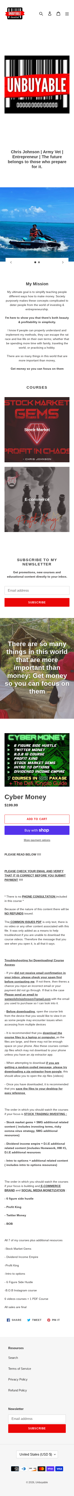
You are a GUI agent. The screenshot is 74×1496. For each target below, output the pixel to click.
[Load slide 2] (39, 262)
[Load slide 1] (35, 262)
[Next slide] (62, 262)
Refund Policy (17, 1390)
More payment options (37, 840)
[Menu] (67, 13)
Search (13, 1357)
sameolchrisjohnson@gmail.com (28, 998)
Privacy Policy (18, 1379)
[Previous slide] (11, 262)
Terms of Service (19, 1368)
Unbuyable (42, 1482)
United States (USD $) (36, 1454)
